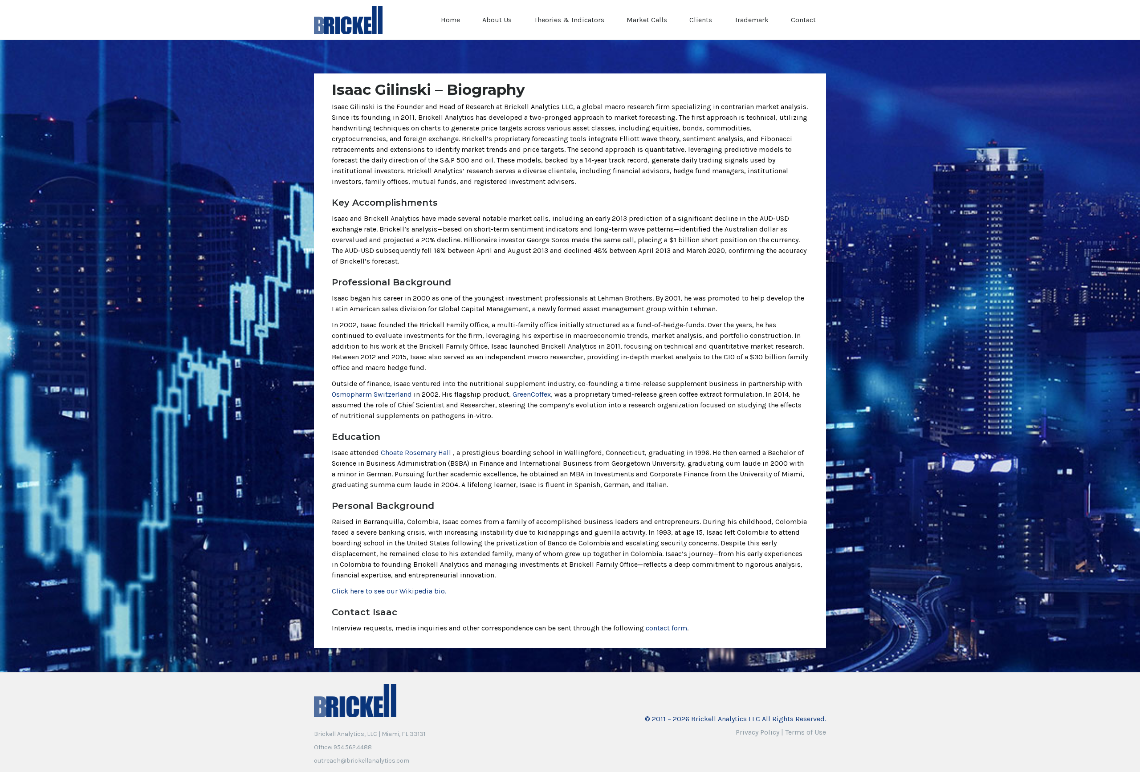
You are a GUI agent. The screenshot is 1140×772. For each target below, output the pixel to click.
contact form (666, 628)
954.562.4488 (353, 747)
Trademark (751, 20)
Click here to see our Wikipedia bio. (389, 591)
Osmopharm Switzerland (372, 394)
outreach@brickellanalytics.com (361, 760)
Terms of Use (805, 732)
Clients (700, 20)
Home (450, 20)
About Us (497, 20)
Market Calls (647, 20)
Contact (803, 20)
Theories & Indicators (569, 20)
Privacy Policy (757, 732)
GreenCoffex (532, 394)
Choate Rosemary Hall (416, 452)
